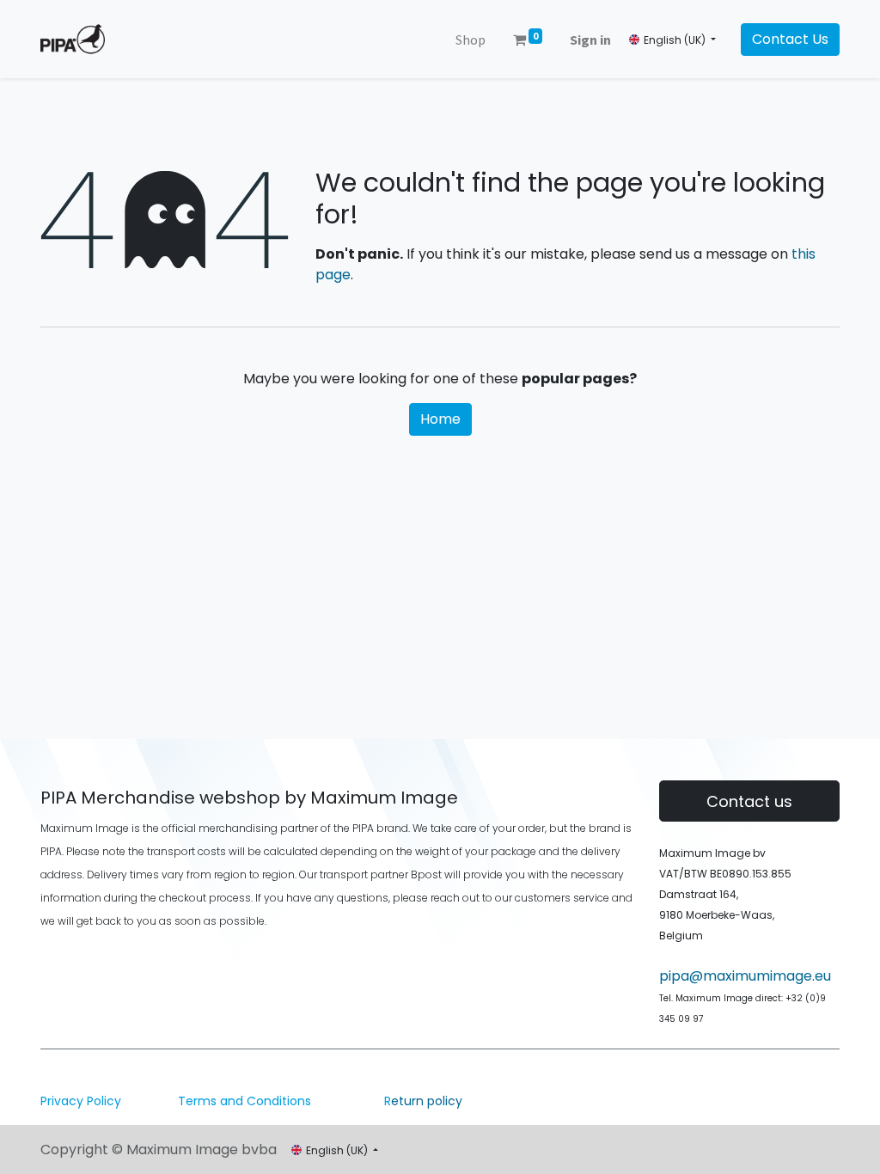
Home (440, 419)
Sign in (590, 39)
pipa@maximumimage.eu (745, 976)
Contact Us (790, 39)
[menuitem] (470, 39)
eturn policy (423, 1101)
